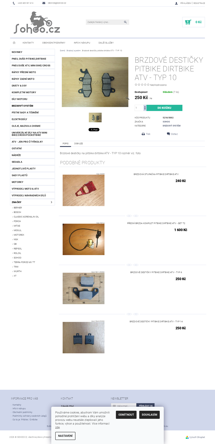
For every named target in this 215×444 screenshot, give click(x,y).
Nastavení (65, 435)
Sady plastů (20, 175)
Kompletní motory (24, 92)
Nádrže (16, 155)
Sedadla (17, 162)
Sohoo (18, 257)
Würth (18, 271)
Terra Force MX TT (24, 262)
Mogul (18, 230)
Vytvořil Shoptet (197, 437)
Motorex (19, 235)
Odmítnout (126, 414)
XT (15, 276)
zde (57, 427)
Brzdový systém (22, 105)
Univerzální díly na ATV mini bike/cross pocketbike (29, 133)
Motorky (17, 182)
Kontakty (28, 42)
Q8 (15, 244)
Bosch (17, 212)
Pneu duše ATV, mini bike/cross (31, 65)
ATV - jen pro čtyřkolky (27, 141)
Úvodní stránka (14, 42)
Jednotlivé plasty (24, 168)
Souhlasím (149, 414)
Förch (17, 221)
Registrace (199, 3)
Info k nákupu (82, 42)
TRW (16, 266)
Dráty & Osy (19, 85)
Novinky (17, 52)
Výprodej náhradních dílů (29, 195)
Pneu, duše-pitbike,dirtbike (29, 58)
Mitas (17, 226)
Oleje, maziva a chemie (26, 126)
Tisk (148, 134)
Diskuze (78, 143)
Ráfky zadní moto (23, 79)
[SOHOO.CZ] (37, 24)
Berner (18, 207)
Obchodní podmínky (53, 42)
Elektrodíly (19, 119)
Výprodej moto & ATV (25, 188)
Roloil (17, 253)
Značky (17, 202)
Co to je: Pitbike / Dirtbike (25, 419)
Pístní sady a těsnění (25, 112)
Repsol (18, 248)
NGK (16, 239)
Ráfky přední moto (24, 72)
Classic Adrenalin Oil (26, 216)
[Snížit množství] (144, 109)
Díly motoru (19, 99)
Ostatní (17, 148)
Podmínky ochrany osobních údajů (30, 416)
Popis (65, 143)
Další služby (106, 42)
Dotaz (174, 134)
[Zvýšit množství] (144, 106)
